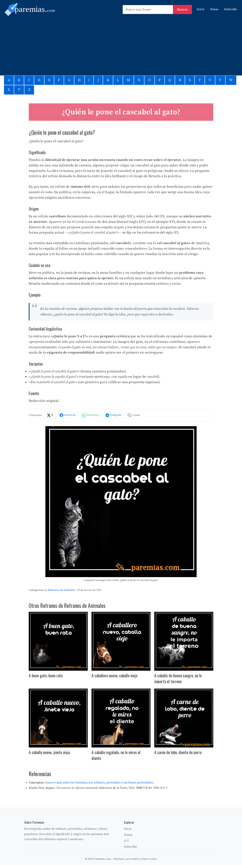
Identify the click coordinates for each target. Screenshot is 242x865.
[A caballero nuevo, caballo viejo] (121, 641)
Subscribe (230, 9)
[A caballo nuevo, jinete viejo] (58, 718)
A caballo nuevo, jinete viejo (49, 752)
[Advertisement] (121, 44)
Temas (214, 9)
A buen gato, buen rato (46, 675)
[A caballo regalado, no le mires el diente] (121, 718)
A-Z (126, 841)
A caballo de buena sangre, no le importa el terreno (178, 678)
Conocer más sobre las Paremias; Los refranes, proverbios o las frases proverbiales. (99, 782)
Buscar (182, 9)
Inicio (200, 9)
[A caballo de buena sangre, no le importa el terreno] (183, 641)
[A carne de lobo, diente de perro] (183, 718)
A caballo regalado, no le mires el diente (116, 755)
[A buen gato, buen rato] (58, 641)
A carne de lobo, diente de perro (178, 752)
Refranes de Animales (61, 590)
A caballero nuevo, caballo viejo (114, 675)
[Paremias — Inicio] (37, 9)
